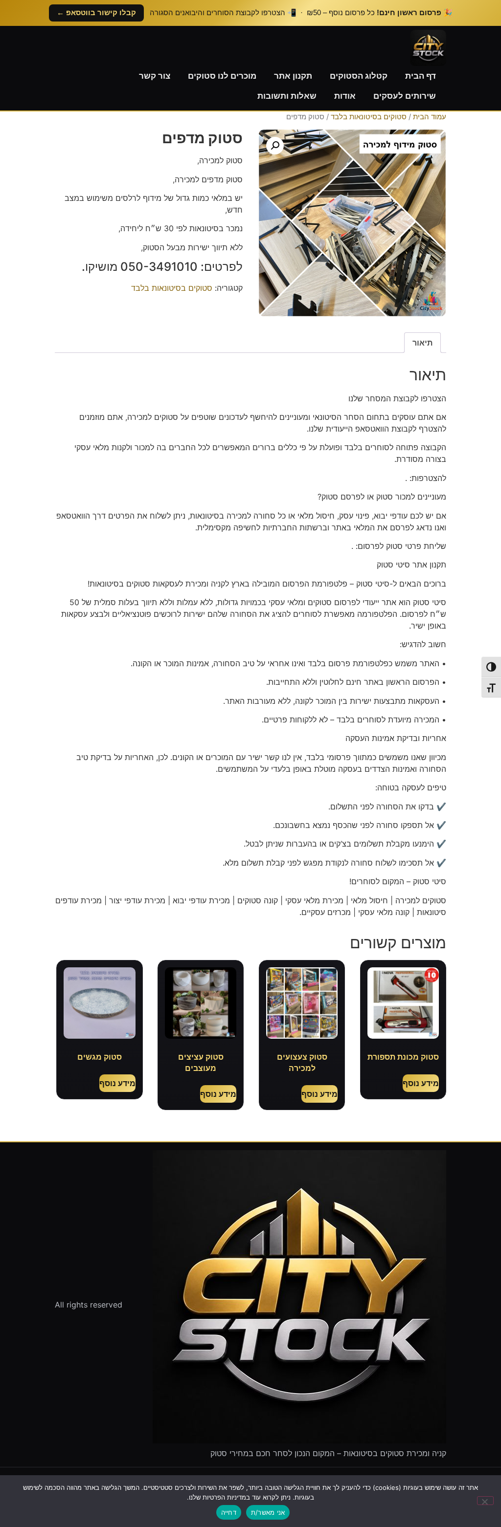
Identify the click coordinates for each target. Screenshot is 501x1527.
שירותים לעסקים (404, 96)
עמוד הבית (429, 116)
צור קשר (154, 76)
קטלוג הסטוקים (358, 76)
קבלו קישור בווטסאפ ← (96, 12)
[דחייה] (485, 1500)
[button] (275, 145)
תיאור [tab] (422, 343)
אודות (345, 96)
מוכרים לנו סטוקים (222, 76)
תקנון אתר (293, 76)
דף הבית (420, 76)
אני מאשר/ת (268, 1512)
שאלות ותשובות (287, 96)
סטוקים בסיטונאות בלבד (369, 116)
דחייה (228, 1512)
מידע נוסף (421, 1083)
